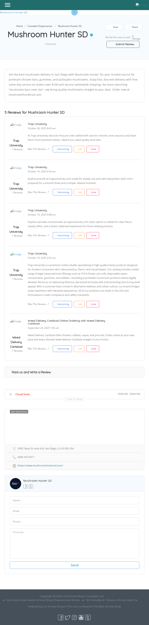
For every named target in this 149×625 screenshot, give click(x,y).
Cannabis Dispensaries (40, 26)
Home (19, 26)
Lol (80, 149)
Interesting (63, 149)
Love (93, 149)
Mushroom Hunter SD (37, 480)
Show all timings (75, 399)
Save (115, 27)
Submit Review (124, 44)
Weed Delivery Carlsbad (16, 342)
